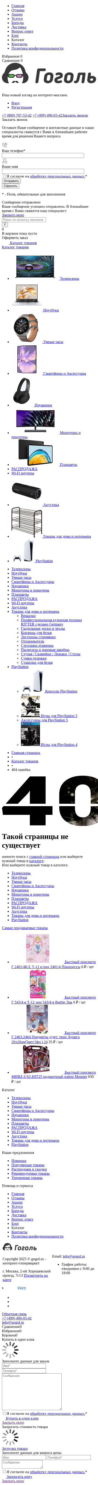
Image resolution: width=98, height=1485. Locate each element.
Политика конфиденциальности (37, 48)
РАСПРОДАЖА (24, 469)
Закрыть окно (13, 215)
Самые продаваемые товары (25, 928)
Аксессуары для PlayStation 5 (44, 720)
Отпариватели (32, 641)
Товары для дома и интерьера (67, 536)
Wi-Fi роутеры (22, 473)
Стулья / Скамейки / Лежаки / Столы (50, 654)
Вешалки (28, 616)
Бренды (17, 23)
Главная (17, 6)
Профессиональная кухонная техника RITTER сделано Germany (51, 622)
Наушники (43, 405)
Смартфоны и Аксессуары (64, 373)
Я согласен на (47, 176)
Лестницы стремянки (38, 637)
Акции (17, 14)
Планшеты (68, 465)
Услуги (17, 19)
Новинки (18, 1161)
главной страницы (44, 857)
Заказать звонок (75, 115)
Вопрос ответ (22, 31)
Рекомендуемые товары (30, 1173)
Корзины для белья (36, 633)
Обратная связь (14, 1314)
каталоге (36, 861)
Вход (15, 103)
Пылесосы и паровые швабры (45, 650)
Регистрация (21, 107)
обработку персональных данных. (57, 176)
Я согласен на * (47, 1414)
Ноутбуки (51, 310)
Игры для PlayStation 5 (59, 716)
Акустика (51, 505)
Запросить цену (19, 1477)
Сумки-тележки (34, 658)
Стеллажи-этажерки (37, 645)
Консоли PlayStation (61, 691)
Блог (15, 36)
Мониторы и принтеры (30, 894)
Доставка (18, 27)
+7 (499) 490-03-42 (67, 1252)
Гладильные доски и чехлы (43, 628)
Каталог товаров (23, 243)
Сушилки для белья (37, 662)
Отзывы (17, 10)
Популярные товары (27, 1165)
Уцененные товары (27, 1178)
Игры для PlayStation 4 (59, 745)
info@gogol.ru (74, 1256)
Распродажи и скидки (29, 1169)
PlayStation (44, 561)
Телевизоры (69, 279)
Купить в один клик (22, 1418)
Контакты (19, 44)
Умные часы (53, 342)
